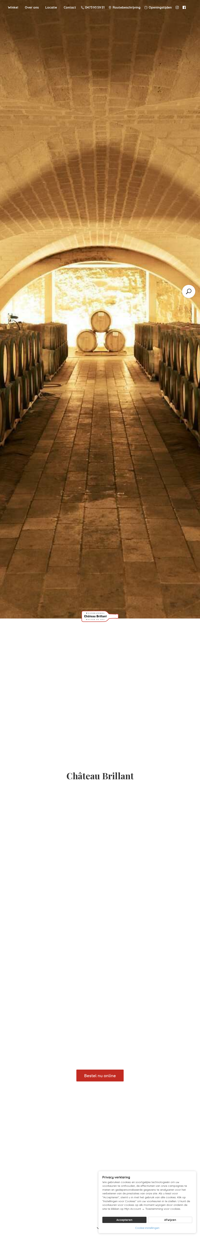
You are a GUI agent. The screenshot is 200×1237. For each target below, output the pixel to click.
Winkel (13, 7)
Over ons (32, 7)
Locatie (51, 7)
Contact (70, 7)
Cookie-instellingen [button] (147, 1228)
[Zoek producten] (188, 291)
